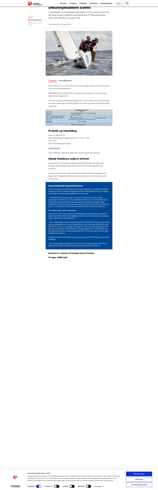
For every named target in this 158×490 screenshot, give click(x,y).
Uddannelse (94, 3)
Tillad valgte (139, 479)
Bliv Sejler (63, 3)
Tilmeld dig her (54, 148)
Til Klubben (83, 3)
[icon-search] (127, 3)
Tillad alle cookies (139, 474)
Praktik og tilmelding (35, 20)
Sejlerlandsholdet (106, 3)
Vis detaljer (98, 486)
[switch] (56, 486)
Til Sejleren (73, 3)
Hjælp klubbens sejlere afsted (34, 24)
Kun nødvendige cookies (139, 485)
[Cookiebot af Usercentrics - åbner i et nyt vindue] (15, 486)
